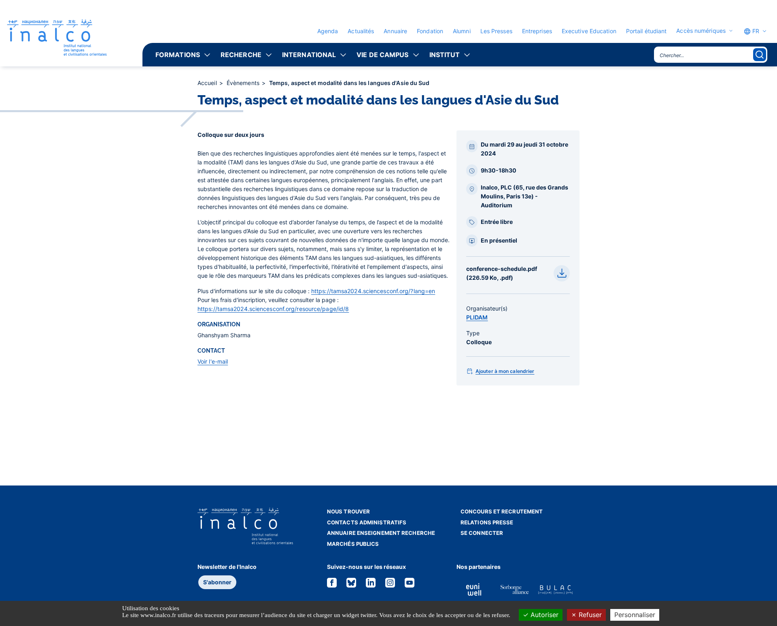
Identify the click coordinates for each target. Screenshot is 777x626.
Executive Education (589, 31)
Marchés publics (353, 544)
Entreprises (537, 31)
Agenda (327, 31)
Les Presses (496, 31)
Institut (444, 55)
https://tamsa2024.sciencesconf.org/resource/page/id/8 (273, 308)
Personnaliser (634, 615)
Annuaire (395, 31)
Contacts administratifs (366, 522)
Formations (177, 55)
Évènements (244, 82)
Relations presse (487, 522)
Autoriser (543, 615)
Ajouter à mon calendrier (505, 371)
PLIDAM (477, 317)
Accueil (208, 82)
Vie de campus (382, 55)
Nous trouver (348, 511)
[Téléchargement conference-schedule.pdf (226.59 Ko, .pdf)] (562, 273)
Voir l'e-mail (212, 361)
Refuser (589, 615)
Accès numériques (701, 31)
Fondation (430, 31)
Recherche (241, 55)
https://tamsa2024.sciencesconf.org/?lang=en (373, 290)
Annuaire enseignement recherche (381, 533)
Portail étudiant (646, 31)
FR (755, 31)
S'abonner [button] (217, 582)
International (309, 55)
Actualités (361, 31)
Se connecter (482, 533)
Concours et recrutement (502, 511)
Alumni (462, 31)
